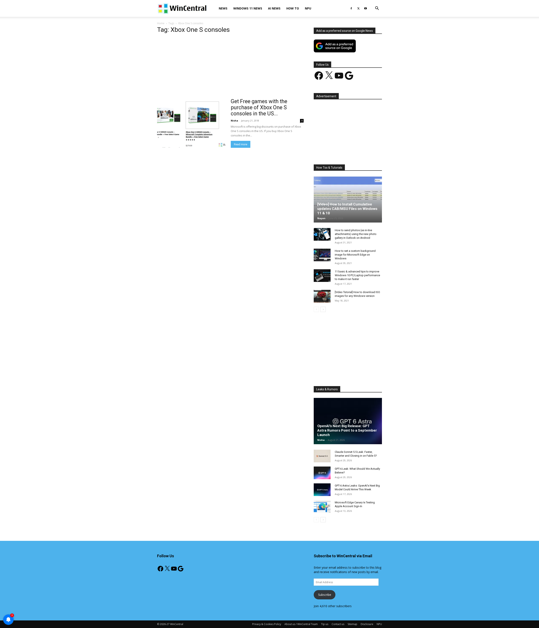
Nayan (321, 218)
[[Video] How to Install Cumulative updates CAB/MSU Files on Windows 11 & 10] (348, 199)
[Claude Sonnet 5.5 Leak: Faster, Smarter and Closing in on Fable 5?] (322, 456)
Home (160, 23)
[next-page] (323, 309)
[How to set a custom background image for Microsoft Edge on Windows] (322, 255)
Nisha (234, 120)
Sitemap (352, 624)
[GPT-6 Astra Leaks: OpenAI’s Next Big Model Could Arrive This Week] (322, 489)
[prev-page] (316, 309)
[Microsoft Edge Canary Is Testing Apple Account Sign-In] (322, 506)
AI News (274, 8)
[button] (377, 9)
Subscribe (324, 595)
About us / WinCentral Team (301, 624)
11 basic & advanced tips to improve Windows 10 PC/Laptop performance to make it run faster (357, 275)
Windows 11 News (247, 8)
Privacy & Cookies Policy (266, 624)
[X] (358, 8)
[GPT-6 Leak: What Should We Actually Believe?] (322, 473)
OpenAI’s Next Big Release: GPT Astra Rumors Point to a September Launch (347, 430)
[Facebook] (351, 8)
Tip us (324, 624)
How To (292, 8)
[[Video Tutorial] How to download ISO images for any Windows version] (322, 296)
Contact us (338, 624)
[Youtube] (365, 8)
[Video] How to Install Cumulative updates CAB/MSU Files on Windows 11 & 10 (347, 208)
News (223, 8)
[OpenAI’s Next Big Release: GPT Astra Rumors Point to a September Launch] (348, 421)
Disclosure (367, 624)
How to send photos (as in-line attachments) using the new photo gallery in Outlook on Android (355, 234)
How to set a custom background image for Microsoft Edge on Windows (355, 254)
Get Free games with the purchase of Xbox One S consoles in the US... (259, 107)
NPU (308, 8)
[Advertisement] (230, 67)
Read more (240, 144)
